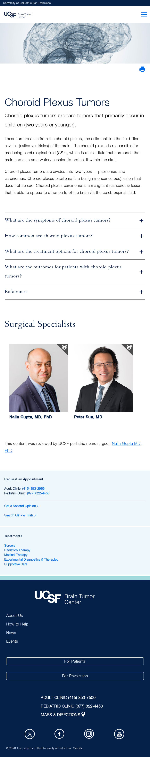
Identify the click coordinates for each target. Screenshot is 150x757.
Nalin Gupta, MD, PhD (30, 417)
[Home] (17, 15)
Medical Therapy (15, 555)
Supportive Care (15, 564)
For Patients (75, 661)
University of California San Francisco (27, 3)
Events (12, 641)
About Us (14, 616)
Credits (77, 748)
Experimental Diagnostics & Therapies (31, 559)
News (11, 633)
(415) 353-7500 (82, 698)
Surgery (9, 545)
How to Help (17, 624)
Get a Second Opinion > (22, 506)
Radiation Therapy (17, 550)
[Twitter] (30, 734)
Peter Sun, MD (88, 417)
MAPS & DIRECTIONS (60, 715)
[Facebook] (60, 734)
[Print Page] (142, 71)
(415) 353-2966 (33, 488)
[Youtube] (119, 734)
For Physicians (75, 676)
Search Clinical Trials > (20, 515)
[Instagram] (90, 734)
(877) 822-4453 (38, 493)
